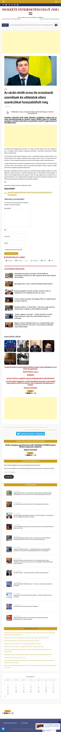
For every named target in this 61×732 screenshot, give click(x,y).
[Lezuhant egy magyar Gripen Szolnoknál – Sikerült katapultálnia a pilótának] (9, 595)
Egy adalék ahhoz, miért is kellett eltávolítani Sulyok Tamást (31, 504)
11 (16, 687)
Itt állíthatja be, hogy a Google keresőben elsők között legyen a (32, 112)
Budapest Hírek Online (31, 629)
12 (23, 687)
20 (31, 689)
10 (8, 687)
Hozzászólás (8, 208)
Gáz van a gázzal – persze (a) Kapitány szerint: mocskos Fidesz (31, 572)
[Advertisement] (30, 42)
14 (38, 687)
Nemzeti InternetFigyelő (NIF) (24, 729)
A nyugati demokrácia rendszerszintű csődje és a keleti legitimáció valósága (22, 643)
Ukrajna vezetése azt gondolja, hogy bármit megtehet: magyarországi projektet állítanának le (26, 637)
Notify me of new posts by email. (14, 249)
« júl (5, 696)
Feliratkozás (9, 476)
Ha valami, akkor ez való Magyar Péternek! (26, 606)
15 (46, 687)
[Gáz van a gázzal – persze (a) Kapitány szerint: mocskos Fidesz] (9, 572)
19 (23, 689)
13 (31, 687)
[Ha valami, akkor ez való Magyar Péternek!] (9, 606)
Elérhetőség (24, 723)
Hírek (5, 89)
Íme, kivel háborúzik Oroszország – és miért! (14, 657)
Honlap (6, 243)
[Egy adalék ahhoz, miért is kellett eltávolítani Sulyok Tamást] (9, 504)
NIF (14, 491)
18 (16, 689)
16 (53, 687)
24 (8, 691)
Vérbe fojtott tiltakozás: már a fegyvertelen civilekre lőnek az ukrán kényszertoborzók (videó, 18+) (28, 654)
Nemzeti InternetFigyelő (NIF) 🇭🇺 (30, 11)
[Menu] (3, 1)
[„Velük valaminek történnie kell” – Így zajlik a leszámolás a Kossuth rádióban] (9, 584)
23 (53, 689)
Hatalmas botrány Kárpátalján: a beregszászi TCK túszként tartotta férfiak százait (23, 646)
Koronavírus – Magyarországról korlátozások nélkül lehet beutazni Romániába (26, 427)
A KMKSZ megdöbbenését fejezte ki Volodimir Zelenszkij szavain (39, 429)
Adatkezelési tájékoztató (10, 723)
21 (38, 689)
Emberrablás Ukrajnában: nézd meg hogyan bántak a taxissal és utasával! (21, 640)
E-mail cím (7, 236)
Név (5, 229)
